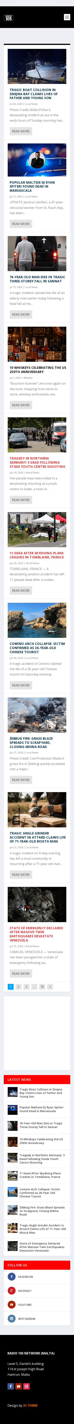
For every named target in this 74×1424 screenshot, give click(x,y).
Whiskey (28, 377)
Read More (21, 131)
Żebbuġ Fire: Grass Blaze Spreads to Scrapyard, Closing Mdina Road (31, 742)
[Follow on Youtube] (18, 1386)
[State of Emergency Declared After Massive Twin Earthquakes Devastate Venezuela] (37, 904)
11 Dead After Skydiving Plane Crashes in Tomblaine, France (37, 555)
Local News (31, 104)
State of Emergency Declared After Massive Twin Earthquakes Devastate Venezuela (36, 934)
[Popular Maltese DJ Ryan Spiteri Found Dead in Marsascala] (37, 159)
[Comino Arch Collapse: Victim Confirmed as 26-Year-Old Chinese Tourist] (37, 620)
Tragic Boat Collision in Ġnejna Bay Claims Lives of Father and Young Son (34, 94)
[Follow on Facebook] (10, 1386)
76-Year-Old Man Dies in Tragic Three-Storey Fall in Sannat (38, 279)
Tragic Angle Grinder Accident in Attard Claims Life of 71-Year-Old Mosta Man (38, 837)
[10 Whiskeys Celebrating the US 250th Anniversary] (37, 344)
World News (32, 472)
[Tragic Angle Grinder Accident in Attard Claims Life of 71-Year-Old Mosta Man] (37, 809)
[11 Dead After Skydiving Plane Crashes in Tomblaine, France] (37, 529)
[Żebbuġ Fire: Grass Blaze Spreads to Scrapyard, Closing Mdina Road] (37, 715)
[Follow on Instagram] (26, 1386)
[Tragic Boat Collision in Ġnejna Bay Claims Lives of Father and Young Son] (37, 66)
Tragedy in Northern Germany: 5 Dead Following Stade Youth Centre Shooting (38, 462)
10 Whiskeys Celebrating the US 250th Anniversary (38, 370)
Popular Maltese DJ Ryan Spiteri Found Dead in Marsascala (32, 186)
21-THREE (30, 1405)
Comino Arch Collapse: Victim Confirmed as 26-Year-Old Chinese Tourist (37, 648)
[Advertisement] (37, 1033)
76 (42, 987)
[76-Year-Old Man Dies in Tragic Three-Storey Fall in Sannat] (37, 253)
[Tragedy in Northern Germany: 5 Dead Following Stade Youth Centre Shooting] (37, 434)
